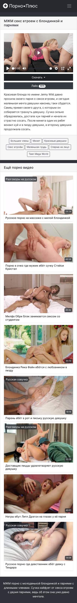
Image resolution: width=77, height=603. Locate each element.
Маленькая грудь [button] (37, 147)
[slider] (13, 68)
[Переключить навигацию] (69, 6)
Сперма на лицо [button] (60, 147)
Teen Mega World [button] (38, 154)
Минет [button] (36, 140)
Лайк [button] (37, 85)
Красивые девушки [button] (55, 140)
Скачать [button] (37, 77)
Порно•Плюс (23, 6)
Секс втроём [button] (15, 147)
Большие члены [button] (20, 140)
